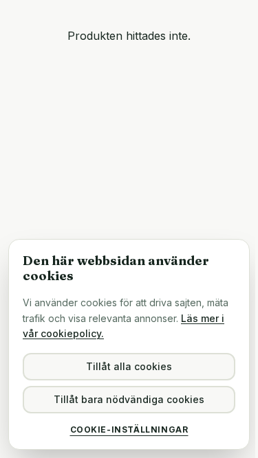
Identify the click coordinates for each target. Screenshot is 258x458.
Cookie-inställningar (129, 429)
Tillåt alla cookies (129, 366)
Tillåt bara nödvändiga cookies (129, 399)
